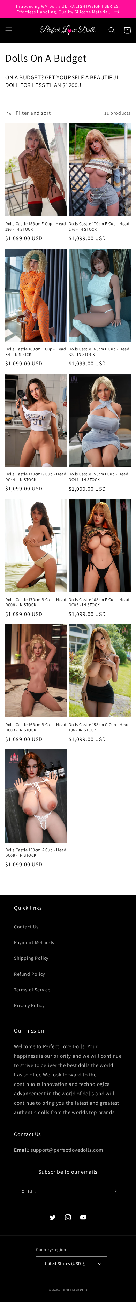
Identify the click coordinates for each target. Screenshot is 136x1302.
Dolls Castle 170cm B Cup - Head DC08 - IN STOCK (36, 602)
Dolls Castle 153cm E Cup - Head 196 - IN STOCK (35, 226)
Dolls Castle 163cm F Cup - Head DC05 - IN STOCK (99, 602)
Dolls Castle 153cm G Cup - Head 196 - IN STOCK (99, 727)
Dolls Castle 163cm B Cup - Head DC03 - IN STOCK (36, 727)
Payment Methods (34, 942)
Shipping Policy (31, 958)
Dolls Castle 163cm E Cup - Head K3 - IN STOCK (99, 351)
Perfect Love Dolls (74, 1290)
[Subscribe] (114, 1191)
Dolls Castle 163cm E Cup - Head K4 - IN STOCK (35, 351)
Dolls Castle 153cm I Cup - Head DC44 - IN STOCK (99, 476)
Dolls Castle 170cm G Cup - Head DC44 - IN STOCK (36, 476)
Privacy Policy (29, 1005)
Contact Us (26, 926)
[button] (8, 30)
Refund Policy (29, 974)
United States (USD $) (64, 1263)
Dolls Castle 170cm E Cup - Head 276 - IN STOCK (99, 226)
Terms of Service (32, 990)
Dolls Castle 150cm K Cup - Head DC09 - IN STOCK (36, 852)
